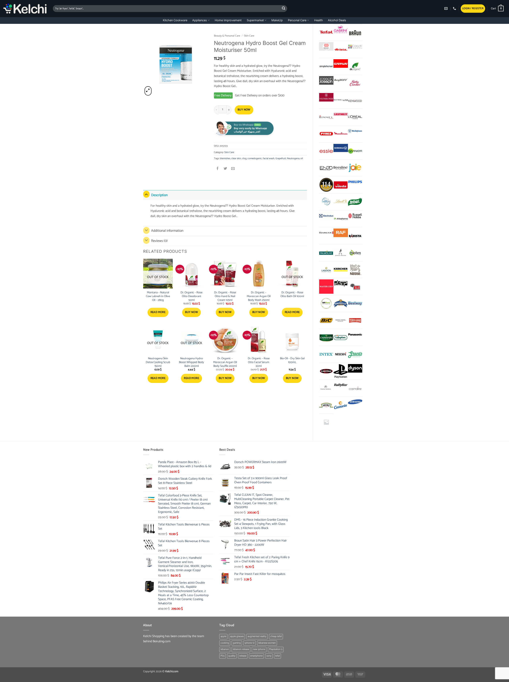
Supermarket (255, 20)
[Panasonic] (355, 334)
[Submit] (283, 8)
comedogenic (255, 158)
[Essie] (326, 151)
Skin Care (249, 36)
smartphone (256, 656)
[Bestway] (355, 303)
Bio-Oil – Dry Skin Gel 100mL (292, 360)
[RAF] (340, 232)
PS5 (222, 656)
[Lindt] (340, 202)
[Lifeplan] (340, 337)
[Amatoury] (326, 184)
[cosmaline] (355, 388)
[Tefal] (326, 32)
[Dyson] (355, 368)
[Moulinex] (340, 134)
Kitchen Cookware (175, 20)
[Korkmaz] (340, 148)
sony (268, 656)
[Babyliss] (340, 385)
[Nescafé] (340, 354)
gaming (237, 643)
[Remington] (326, 232)
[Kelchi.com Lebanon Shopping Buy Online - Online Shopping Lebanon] (25, 8)
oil (301, 158)
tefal (277, 656)
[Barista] (355, 235)
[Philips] (355, 181)
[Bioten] (355, 252)
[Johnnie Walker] (340, 252)
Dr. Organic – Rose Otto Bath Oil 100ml (292, 294)
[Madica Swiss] (340, 320)
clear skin (236, 158)
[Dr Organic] (355, 66)
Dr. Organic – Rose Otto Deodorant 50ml (191, 296)
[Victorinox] (326, 97)
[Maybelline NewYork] (340, 100)
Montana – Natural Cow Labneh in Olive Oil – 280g (158, 296)
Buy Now (244, 110)
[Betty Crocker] (355, 83)
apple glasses (237, 636)
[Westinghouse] (355, 131)
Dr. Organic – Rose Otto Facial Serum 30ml (259, 362)
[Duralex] (326, 202)
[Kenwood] (355, 100)
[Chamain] (326, 337)
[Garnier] (355, 151)
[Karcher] (340, 269)
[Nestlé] (355, 269)
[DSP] (340, 283)
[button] (473, 8)
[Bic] (326, 320)
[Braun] (355, 32)
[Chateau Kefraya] (326, 388)
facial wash (268, 158)
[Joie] (355, 168)
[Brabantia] (326, 422)
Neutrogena (293, 158)
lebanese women (267, 643)
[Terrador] (355, 320)
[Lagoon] (326, 269)
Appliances (199, 20)
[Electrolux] (326, 215)
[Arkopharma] (340, 218)
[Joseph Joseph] (326, 80)
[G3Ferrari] (340, 63)
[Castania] (340, 405)
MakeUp (277, 20)
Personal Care (297, 20)
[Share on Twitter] (225, 168)
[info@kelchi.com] (446, 8)
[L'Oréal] (355, 117)
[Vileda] (340, 184)
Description (159, 195)
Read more (158, 312)
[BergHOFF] (340, 80)
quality (231, 656)
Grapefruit (280, 158)
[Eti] (355, 286)
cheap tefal (276, 636)
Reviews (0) (159, 241)
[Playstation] (340, 371)
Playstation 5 (275, 649)
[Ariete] (340, 49)
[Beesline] (340, 168)
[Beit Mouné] (326, 303)
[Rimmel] (326, 117)
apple (223, 636)
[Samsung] (355, 402)
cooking (225, 643)
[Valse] (326, 46)
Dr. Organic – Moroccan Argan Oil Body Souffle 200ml (225, 362)
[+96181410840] (455, 8)
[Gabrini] (340, 29)
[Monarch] (340, 303)
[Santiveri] (355, 202)
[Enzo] (326, 168)
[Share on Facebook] (217, 168)
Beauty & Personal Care (227, 36)
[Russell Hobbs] (355, 215)
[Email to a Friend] (232, 168)
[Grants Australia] (355, 354)
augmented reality (257, 636)
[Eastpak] (326, 371)
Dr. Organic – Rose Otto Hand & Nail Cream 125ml (225, 296)
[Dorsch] (355, 46)
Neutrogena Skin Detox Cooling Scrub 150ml (158, 362)
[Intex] (326, 354)
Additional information (167, 231)
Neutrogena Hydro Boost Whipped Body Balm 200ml (191, 362)
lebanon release (241, 649)
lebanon (225, 649)
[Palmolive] (326, 252)
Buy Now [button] (191, 312)
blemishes (225, 158)
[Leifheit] (340, 114)
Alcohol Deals (337, 20)
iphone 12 (249, 643)
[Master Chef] (326, 286)
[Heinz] (326, 405)
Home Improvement (228, 20)
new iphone (259, 649)
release (242, 656)
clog (244, 158)
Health (318, 20)
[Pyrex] (326, 134)
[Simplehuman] (326, 66)
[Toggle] (146, 194)
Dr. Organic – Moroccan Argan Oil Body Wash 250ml (259, 296)
